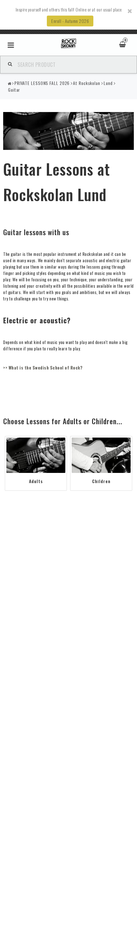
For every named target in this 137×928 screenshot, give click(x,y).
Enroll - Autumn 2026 (70, 21)
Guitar (14, 89)
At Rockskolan (86, 83)
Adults (36, 481)
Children (101, 481)
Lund (108, 83)
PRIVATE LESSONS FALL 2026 (42, 83)
